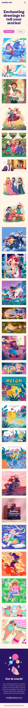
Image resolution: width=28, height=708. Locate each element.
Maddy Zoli (7, 2)
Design (20, 31)
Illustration (9, 31)
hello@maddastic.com (14, 697)
